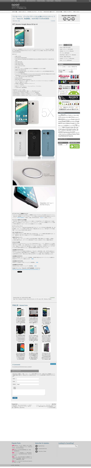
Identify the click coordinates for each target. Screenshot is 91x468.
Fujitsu (63, 123)
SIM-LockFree (63, 134)
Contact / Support (50, 0)
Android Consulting (41, 0)
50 (13, 456)
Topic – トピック (76, 11)
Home (12, 0)
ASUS (67, 117)
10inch (75, 115)
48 (13, 461)
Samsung (66, 132)
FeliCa (73, 121)
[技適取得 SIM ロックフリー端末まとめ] (69, 110)
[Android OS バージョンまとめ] (69, 104)
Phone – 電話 (14, 11)
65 (13, 445)
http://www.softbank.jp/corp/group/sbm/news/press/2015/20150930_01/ (26, 269)
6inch (67, 115)
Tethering (46, 299)
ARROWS (63, 117)
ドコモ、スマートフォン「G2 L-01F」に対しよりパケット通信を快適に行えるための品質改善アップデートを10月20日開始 (46, 406)
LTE (37, 299)
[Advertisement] (54, 6)
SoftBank (69, 134)
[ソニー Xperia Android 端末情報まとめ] (69, 99)
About (16, 0)
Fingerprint (20, 299)
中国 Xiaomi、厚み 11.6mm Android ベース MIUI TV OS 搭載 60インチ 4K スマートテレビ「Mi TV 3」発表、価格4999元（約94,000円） (22, 406)
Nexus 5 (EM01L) (21, 217)
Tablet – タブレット (22, 11)
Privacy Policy (58, 0)
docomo (61, 119)
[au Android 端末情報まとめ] (69, 83)
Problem (63, 130)
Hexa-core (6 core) (30, 299)
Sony (74, 134)
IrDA (63, 125)
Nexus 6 (41, 217)
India (61, 125)
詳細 (32, 258)
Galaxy (68, 123)
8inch (72, 115)
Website (14, 384)
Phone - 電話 (17, 20)
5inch (17, 299)
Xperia (71, 136)
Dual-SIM (65, 121)
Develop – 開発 (59, 11)
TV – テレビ (40, 11)
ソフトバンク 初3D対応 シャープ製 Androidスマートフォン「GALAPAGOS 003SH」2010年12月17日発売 (22, 454)
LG (35, 299)
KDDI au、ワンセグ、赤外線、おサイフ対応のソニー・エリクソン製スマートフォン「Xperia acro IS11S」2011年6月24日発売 (22, 446)
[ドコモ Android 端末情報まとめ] (69, 78)
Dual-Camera (68, 119)
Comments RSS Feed (42, 448)
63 (13, 449)
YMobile (49, 299)
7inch (69, 115)
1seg (59, 115)
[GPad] (15, 5)
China (72, 117)
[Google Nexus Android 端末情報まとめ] (69, 94)
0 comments (53, 20)
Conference (77, 117)
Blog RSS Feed (41, 445)
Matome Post (22, 0)
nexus (40, 299)
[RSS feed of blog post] (65, 20)
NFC (42, 299)
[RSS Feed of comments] (69, 20)
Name (14, 378)
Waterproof (64, 136)
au (70, 117)
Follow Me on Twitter (42, 451)
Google (24, 299)
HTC (76, 123)
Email (14, 381)
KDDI (66, 125)
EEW (71, 121)
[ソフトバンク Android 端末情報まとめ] (69, 89)
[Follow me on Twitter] (73, 20)
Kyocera (70, 125)
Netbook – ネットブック (32, 11)
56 (13, 452)
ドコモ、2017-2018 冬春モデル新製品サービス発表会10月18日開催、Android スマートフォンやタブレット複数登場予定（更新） (22, 458)
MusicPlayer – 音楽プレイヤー (49, 11)
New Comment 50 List (31, 0)
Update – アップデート (68, 11)
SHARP (72, 132)
